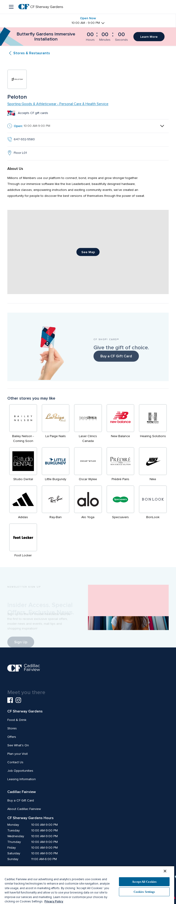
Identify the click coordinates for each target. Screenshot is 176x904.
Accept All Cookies (144, 881)
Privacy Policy (53, 901)
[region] (87, 885)
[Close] (165, 871)
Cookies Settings (144, 891)
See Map (88, 252)
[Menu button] (11, 7)
